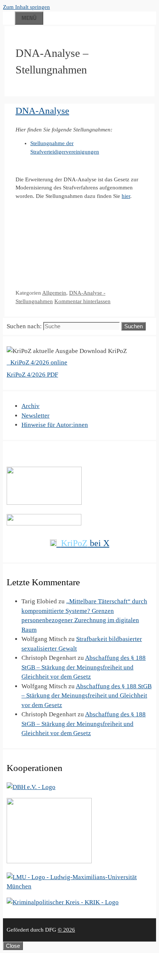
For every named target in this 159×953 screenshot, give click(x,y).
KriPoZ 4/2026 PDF (32, 374)
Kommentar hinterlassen (82, 301)
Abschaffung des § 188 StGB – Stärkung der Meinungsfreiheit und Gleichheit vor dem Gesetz (83, 667)
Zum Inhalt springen (26, 7)
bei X (85, 543)
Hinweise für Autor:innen (54, 424)
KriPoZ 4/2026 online (38, 362)
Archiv (30, 405)
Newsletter (35, 415)
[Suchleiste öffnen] (9, 17)
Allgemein (54, 293)
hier (126, 196)
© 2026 (66, 930)
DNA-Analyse (42, 111)
